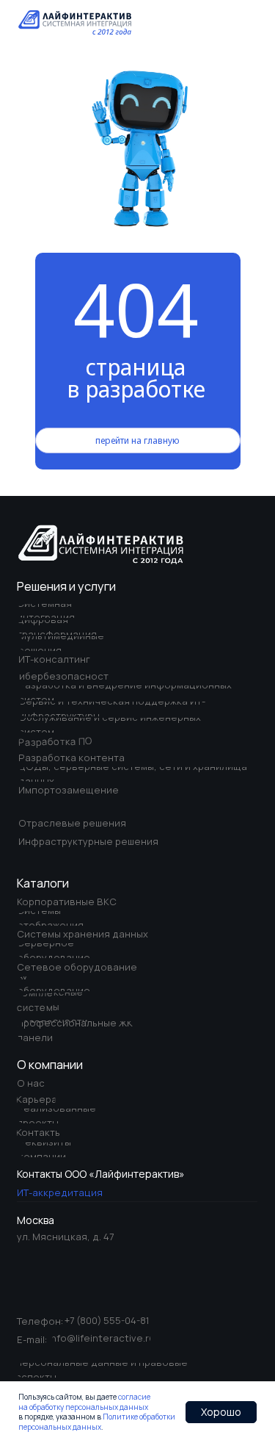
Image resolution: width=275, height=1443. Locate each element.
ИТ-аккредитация (60, 1192)
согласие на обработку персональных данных (84, 1402)
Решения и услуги (66, 586)
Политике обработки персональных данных (96, 1421)
